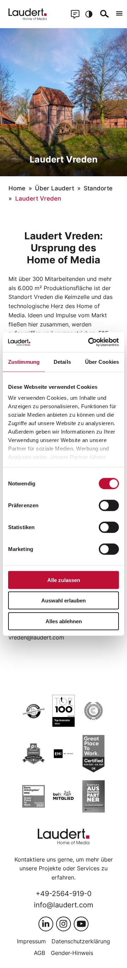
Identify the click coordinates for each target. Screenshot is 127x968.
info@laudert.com (63, 904)
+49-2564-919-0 (64, 893)
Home (16, 188)
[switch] (109, 505)
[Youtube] (81, 924)
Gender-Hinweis (72, 952)
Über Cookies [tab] (102, 361)
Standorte (98, 188)
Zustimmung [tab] (24, 361)
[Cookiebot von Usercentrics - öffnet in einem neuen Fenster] (89, 342)
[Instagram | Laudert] (63, 924)
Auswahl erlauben (63, 601)
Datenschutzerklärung (81, 941)
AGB (39, 952)
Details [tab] (62, 361)
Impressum (31, 941)
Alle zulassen (63, 580)
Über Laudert (54, 188)
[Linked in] (45, 924)
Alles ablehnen (64, 621)
